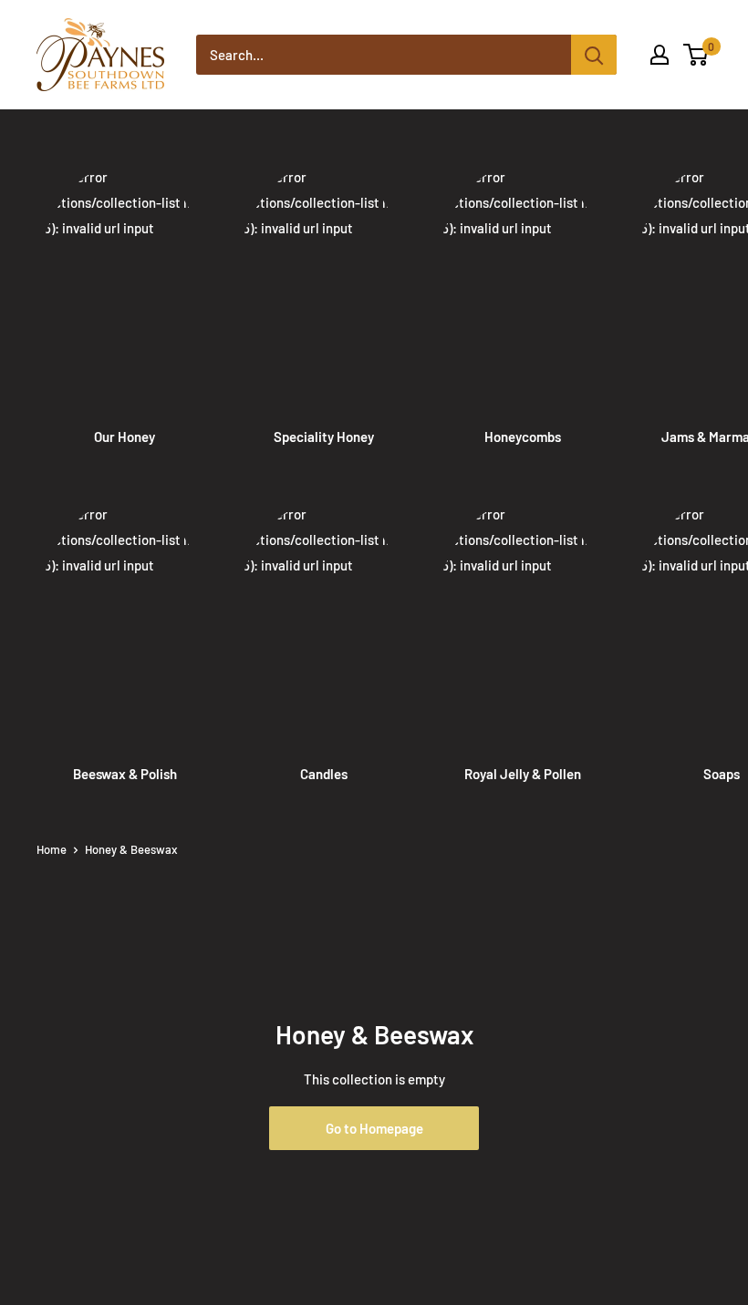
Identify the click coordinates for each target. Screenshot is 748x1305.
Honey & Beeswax (131, 849)
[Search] (594, 55)
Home (51, 849)
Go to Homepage (374, 1128)
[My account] (659, 55)
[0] (696, 55)
